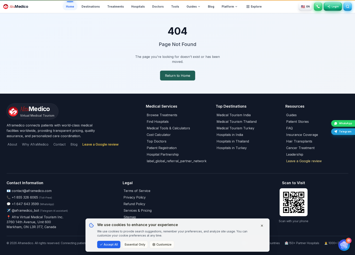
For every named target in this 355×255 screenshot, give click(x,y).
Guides (291, 115)
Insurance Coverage (302, 135)
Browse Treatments (162, 115)
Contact (59, 144)
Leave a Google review (100, 144)
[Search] (347, 6)
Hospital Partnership (163, 154)
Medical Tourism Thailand (237, 121)
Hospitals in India (230, 135)
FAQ (289, 128)
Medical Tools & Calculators (168, 128)
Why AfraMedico (35, 144)
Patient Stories (297, 121)
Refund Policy (134, 204)
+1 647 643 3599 (25, 204)
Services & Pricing (137, 210)
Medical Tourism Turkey (235, 128)
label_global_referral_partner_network (176, 161)
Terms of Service (136, 191)
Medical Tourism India (234, 115)
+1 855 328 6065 (25, 197)
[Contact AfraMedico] (318, 6)
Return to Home (177, 76)
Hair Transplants (299, 141)
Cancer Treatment (300, 148)
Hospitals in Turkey (232, 148)
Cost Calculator (159, 135)
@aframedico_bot (25, 210)
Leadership (294, 154)
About (12, 144)
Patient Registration (162, 148)
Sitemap (129, 217)
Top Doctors (156, 141)
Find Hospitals (158, 121)
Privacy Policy (134, 197)
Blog (73, 144)
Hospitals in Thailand (233, 141)
